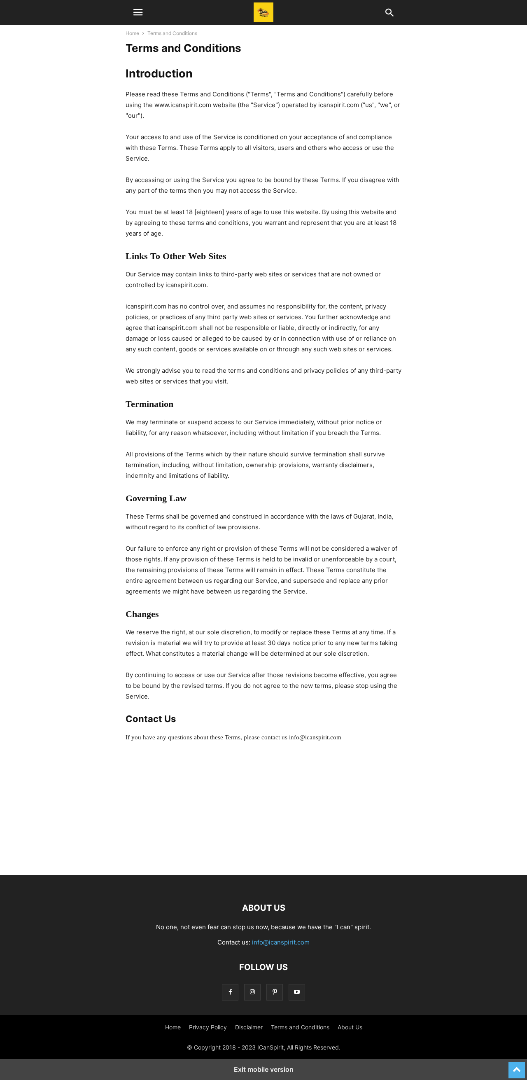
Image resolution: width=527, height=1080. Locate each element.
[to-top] (516, 1066)
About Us (350, 1027)
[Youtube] (297, 992)
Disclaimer (249, 1027)
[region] (263, 817)
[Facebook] (230, 992)
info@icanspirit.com (281, 942)
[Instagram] (252, 992)
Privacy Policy (208, 1027)
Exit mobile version (264, 1069)
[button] (138, 12)
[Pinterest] (274, 992)
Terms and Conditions (300, 1027)
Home (132, 33)
